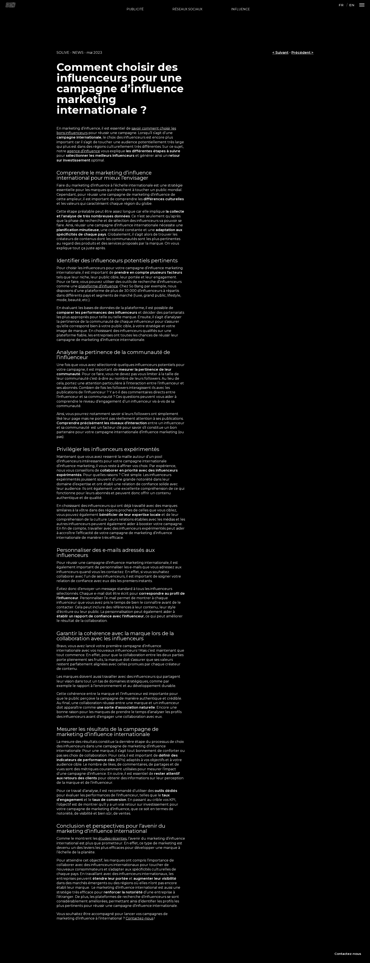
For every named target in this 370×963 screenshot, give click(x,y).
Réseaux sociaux (187, 9)
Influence (240, 9)
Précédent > (302, 53)
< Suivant (280, 53)
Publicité (135, 9)
